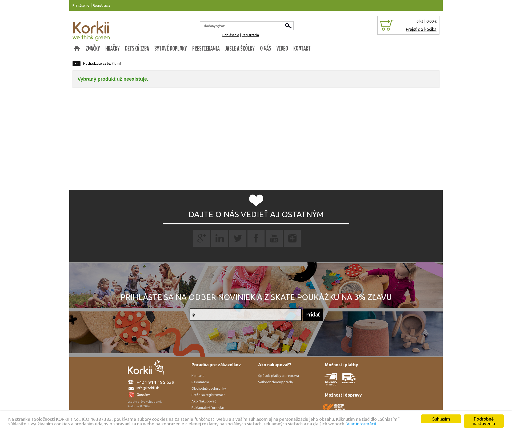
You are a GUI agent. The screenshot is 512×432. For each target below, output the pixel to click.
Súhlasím (441, 418)
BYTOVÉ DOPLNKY (170, 48)
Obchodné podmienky (208, 388)
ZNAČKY (93, 48)
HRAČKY (112, 48)
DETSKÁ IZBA (137, 48)
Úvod (116, 63)
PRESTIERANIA (206, 48)
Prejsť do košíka (421, 29)
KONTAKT (302, 48)
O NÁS (265, 48)
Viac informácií (361, 423)
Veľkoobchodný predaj (276, 382)
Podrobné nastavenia (484, 421)
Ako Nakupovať (203, 401)
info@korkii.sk (148, 388)
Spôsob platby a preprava (278, 375)
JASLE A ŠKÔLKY (240, 48)
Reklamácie (200, 382)
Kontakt (197, 375)
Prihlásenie (81, 5)
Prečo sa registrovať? (208, 395)
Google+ (143, 394)
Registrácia (101, 5)
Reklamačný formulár (207, 407)
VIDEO (282, 48)
